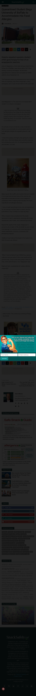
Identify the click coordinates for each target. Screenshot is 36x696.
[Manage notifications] (3, 689)
